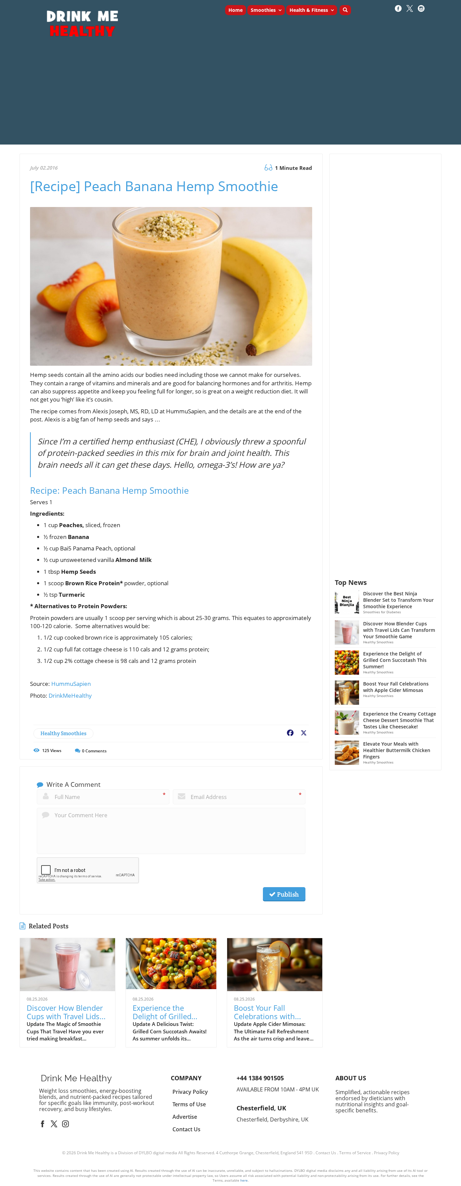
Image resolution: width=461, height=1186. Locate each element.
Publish (287, 894)
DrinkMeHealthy (70, 695)
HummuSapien (71, 684)
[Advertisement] (230, 97)
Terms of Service (355, 1153)
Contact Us (326, 1153)
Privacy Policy (386, 1153)
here (244, 1180)
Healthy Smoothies (63, 733)
